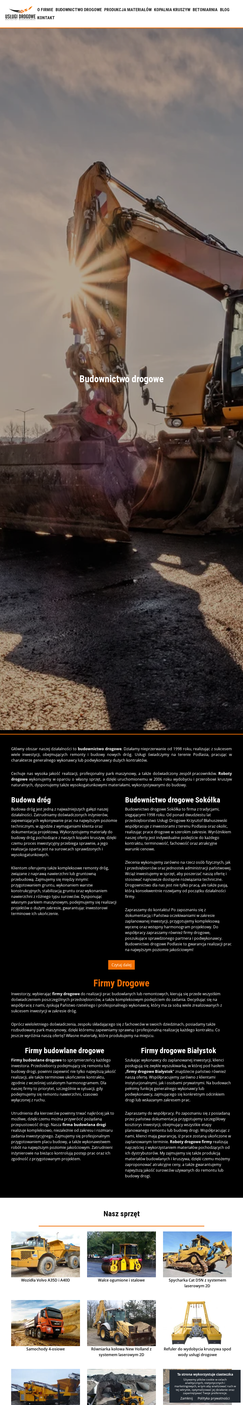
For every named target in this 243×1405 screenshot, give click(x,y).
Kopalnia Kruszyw (172, 9)
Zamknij (186, 1398)
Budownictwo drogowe (79, 9)
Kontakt (46, 17)
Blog (224, 9)
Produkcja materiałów (128, 9)
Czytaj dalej (121, 964)
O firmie (45, 9)
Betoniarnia (205, 9)
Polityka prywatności (214, 1398)
